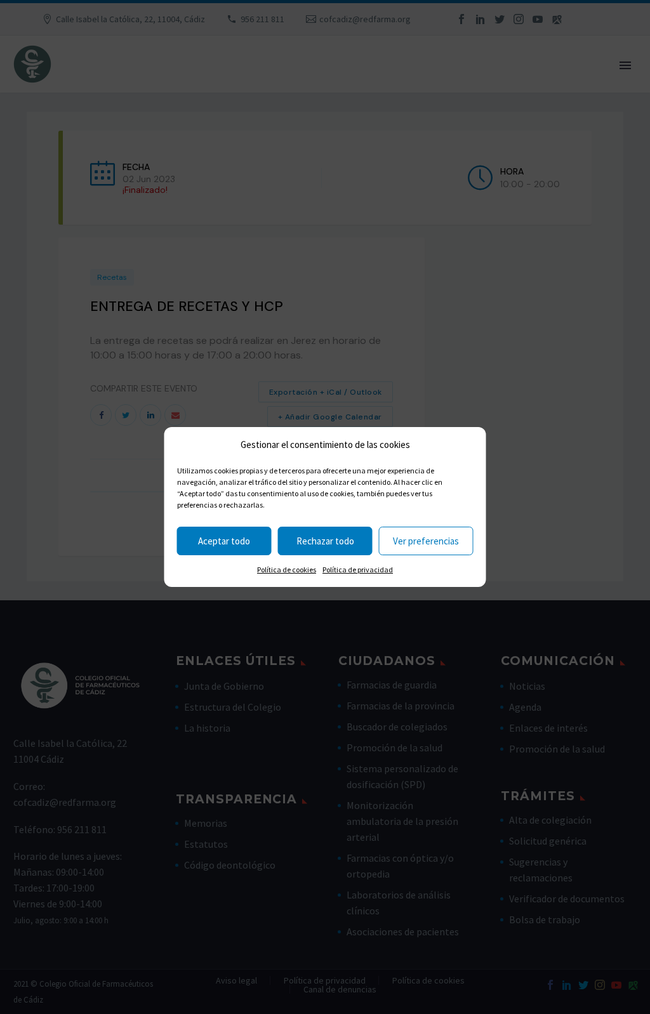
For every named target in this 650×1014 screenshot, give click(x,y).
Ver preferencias (426, 541)
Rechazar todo (325, 541)
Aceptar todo (224, 541)
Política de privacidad (357, 569)
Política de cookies (286, 569)
